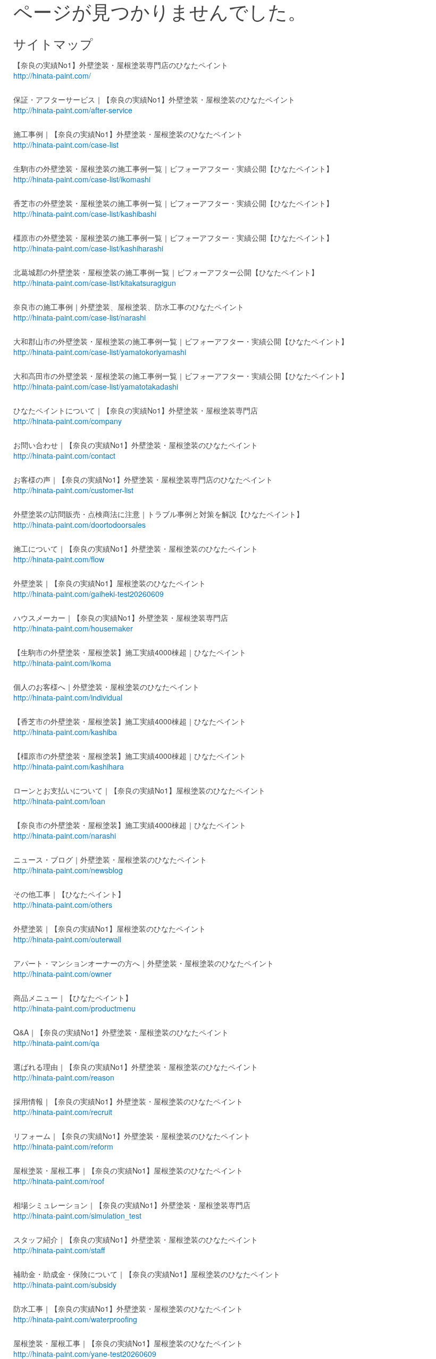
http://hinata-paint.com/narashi (64, 835)
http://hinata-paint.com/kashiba (65, 732)
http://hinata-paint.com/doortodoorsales (79, 524)
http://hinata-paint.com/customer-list (73, 490)
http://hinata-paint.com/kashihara (68, 766)
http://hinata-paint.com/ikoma (62, 662)
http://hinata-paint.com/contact (64, 455)
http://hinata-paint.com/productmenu (74, 1008)
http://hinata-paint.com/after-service (72, 110)
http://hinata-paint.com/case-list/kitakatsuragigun (94, 282)
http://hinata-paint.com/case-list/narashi (79, 317)
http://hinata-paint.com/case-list (66, 144)
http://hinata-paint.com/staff (59, 1250)
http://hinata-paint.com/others (62, 904)
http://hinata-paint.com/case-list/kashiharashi (88, 248)
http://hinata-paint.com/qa (56, 1042)
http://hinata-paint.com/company (67, 421)
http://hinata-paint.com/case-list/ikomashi (81, 179)
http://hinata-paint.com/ (52, 75)
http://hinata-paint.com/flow (58, 559)
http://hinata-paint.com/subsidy (64, 1284)
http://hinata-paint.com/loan (59, 801)
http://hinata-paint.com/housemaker (73, 628)
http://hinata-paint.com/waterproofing (75, 1319)
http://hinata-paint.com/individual (67, 697)
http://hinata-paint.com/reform (63, 1146)
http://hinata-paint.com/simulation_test (77, 1215)
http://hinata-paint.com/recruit (62, 1112)
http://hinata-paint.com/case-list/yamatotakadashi (95, 386)
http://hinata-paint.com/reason (63, 1077)
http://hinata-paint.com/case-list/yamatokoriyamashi (99, 352)
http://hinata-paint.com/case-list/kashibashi (84, 213)
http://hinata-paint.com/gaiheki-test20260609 (88, 593)
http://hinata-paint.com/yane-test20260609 (84, 1353)
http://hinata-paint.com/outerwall (67, 939)
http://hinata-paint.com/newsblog (68, 870)
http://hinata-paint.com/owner (62, 973)
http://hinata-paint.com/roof (58, 1181)
